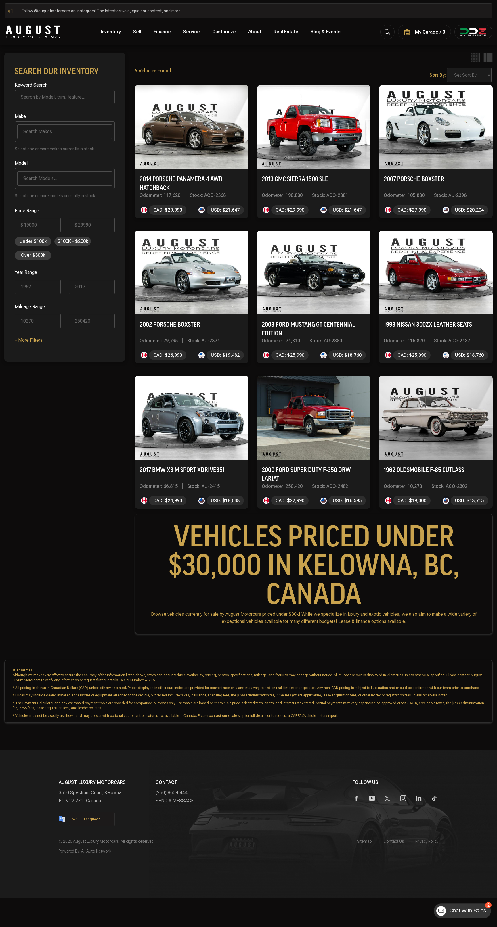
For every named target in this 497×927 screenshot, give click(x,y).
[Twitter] (387, 798)
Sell (137, 31)
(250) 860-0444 (172, 792)
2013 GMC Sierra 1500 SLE (295, 179)
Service (191, 31)
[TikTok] (434, 798)
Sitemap (364, 841)
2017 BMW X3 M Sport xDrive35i (181, 469)
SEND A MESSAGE (175, 800)
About (254, 31)
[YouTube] (372, 798)
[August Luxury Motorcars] (33, 31)
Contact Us (393, 841)
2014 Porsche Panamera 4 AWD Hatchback (181, 183)
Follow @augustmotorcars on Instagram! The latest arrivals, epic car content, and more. (101, 11)
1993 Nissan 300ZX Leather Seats (428, 324)
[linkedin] (418, 798)
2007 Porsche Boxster (414, 179)
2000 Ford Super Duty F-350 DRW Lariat (306, 474)
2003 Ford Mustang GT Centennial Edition (308, 329)
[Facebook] (356, 798)
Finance (162, 31)
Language (92, 819)
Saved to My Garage (217, 95)
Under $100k (33, 241)
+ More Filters (29, 340)
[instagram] (403, 798)
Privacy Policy (426, 841)
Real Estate (286, 31)
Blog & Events (326, 31)
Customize (224, 31)
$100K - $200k (73, 241)
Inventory (111, 31)
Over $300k (33, 255)
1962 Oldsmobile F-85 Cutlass (424, 469)
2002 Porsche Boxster (169, 324)
